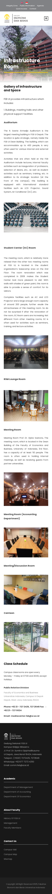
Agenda (40, 5)
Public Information (27, 5)
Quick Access (21, 8)
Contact (33, 8)
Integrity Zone (12, 5)
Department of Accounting (17, 791)
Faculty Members (12, 827)
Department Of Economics (17, 796)
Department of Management (18, 787)
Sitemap (8, 859)
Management (10, 823)
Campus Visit (10, 849)
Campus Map (10, 854)
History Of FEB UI (12, 818)
